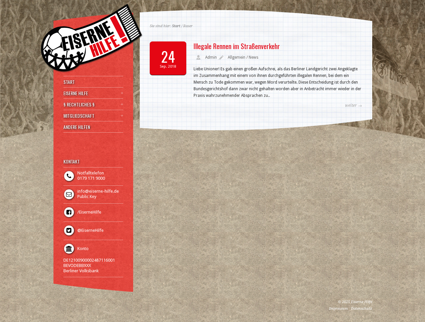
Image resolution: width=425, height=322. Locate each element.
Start (176, 26)
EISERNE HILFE (75, 93)
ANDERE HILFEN (76, 127)
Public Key (86, 196)
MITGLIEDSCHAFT (78, 115)
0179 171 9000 (91, 178)
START (69, 82)
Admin (211, 57)
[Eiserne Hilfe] (91, 71)
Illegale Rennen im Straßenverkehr (237, 46)
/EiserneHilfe (89, 212)
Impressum (338, 308)
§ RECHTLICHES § (79, 104)
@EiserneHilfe (90, 230)
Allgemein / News (243, 57)
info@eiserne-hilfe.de (98, 191)
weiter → (353, 105)
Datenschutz (361, 308)
